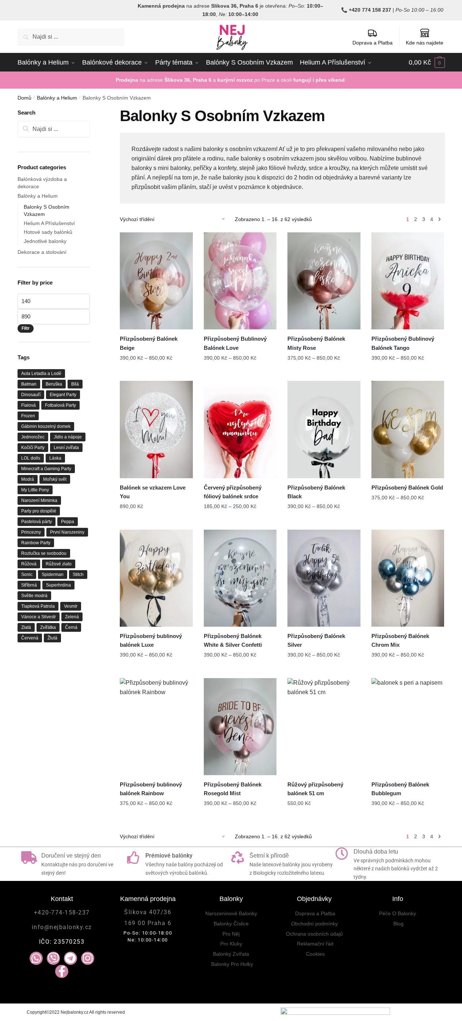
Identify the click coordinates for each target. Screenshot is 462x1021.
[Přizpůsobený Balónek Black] (323, 429)
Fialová (28, 405)
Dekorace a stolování (42, 252)
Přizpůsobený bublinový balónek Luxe (151, 640)
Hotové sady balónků (48, 232)
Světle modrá (34, 595)
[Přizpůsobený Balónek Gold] (407, 429)
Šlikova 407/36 (147, 912)
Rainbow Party (35, 542)
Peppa (67, 521)
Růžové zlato (59, 563)
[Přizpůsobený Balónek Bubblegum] (407, 726)
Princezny (31, 532)
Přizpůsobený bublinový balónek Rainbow (151, 788)
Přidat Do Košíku (156, 372)
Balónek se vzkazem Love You (153, 491)
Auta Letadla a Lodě (41, 373)
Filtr (26, 328)
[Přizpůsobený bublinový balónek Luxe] (156, 578)
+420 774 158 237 (370, 10)
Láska (55, 458)
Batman (29, 384)
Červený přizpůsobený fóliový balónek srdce (232, 491)
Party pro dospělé (38, 511)
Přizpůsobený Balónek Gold (407, 487)
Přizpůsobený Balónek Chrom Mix (400, 640)
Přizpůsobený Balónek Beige (148, 343)
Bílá (75, 384)
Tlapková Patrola (38, 606)
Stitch (78, 574)
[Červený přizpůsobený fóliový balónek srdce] (240, 429)
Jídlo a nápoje (68, 437)
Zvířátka (48, 627)
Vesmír (70, 606)
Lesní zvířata (66, 447)
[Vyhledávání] (54, 129)
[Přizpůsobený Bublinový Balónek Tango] (407, 280)
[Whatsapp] (36, 958)
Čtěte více (156, 521)
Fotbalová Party (60, 405)
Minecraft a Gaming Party (46, 468)
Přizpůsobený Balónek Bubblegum (400, 788)
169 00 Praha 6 (147, 923)
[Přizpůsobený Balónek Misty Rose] (323, 280)
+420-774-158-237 (62, 912)
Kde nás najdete (424, 43)
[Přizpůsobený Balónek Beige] (156, 280)
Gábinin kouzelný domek (45, 426)
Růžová (29, 563)
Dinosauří (31, 394)
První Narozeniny (67, 532)
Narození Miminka (39, 500)
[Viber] (53, 958)
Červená (29, 638)
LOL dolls (30, 458)
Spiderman (53, 574)
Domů (24, 98)
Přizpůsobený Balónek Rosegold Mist (232, 788)
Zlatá (26, 627)
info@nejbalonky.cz (62, 927)
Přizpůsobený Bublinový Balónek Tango (402, 343)
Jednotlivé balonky (45, 241)
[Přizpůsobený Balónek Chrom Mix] (407, 578)
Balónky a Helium (57, 98)
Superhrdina (58, 585)
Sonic (27, 574)
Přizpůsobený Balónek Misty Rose (316, 343)
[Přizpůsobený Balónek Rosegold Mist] (240, 726)
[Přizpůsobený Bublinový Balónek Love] (240, 280)
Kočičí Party (33, 447)
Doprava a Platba (372, 43)
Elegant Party (63, 394)
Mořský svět (54, 479)
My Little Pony (35, 489)
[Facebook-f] (61, 971)
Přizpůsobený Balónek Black (316, 491)
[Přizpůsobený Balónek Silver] (323, 578)
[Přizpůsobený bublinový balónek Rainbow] (156, 726)
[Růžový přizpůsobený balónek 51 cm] (323, 726)
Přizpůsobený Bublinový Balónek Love (235, 343)
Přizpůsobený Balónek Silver (316, 640)
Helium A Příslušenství (49, 223)
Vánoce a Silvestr (38, 616)
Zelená (72, 616)
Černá (71, 627)
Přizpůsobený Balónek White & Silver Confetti (233, 640)
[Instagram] (87, 958)
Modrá (27, 479)
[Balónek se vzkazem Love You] (156, 429)
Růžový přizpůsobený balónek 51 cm (315, 788)
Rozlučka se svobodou (43, 553)
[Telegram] (70, 958)
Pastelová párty (36, 521)
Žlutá (52, 638)
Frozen (28, 415)
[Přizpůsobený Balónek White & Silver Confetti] (240, 578)
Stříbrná (29, 585)
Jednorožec (33, 437)
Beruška (54, 384)
